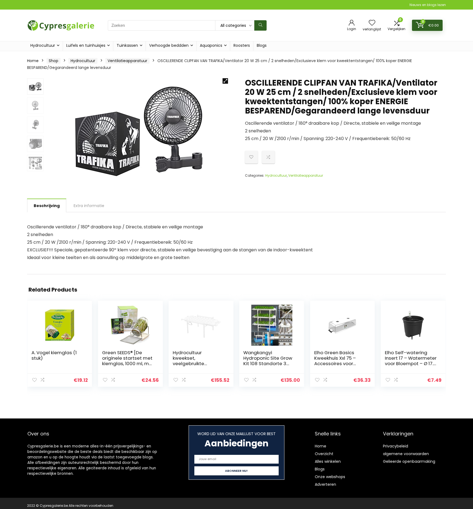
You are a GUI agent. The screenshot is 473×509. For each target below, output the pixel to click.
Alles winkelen (328, 461)
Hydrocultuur (42, 45)
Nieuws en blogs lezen (427, 4)
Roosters (241, 45)
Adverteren (325, 484)
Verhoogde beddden (169, 45)
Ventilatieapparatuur (127, 60)
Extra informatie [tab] (89, 205)
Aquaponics (211, 45)
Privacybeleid (395, 446)
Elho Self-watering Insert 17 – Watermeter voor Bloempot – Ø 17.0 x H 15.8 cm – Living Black (411, 363)
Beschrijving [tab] (47, 205)
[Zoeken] (260, 25)
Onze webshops (330, 476)
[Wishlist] (372, 23)
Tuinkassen (127, 45)
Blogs (262, 45)
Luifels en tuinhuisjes (85, 45)
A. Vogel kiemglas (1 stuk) (54, 355)
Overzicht (324, 453)
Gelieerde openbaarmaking (409, 461)
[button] (225, 81)
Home (33, 60)
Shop (53, 60)
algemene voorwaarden (406, 453)
